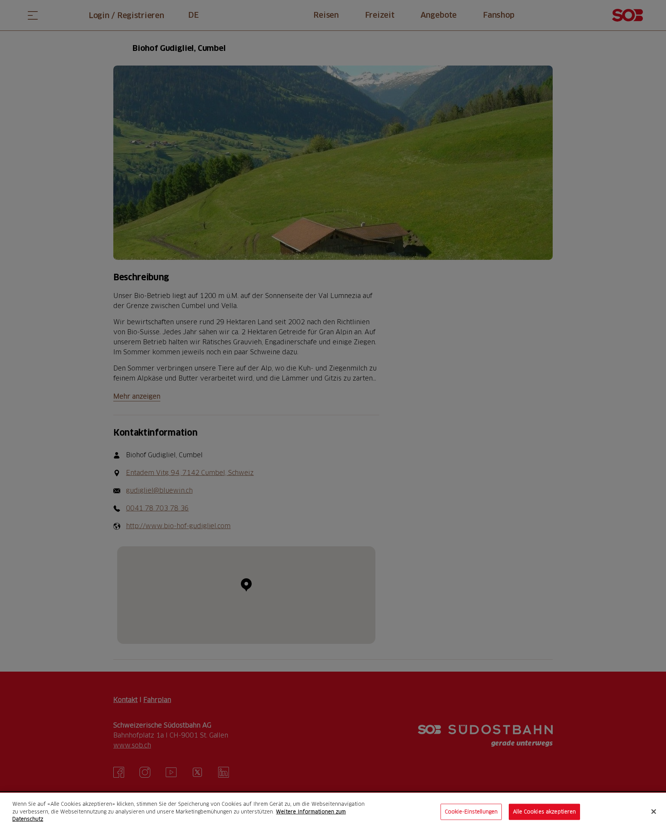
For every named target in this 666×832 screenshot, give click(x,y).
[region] (333, 812)
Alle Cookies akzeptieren (544, 811)
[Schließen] (653, 811)
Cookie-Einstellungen (471, 811)
